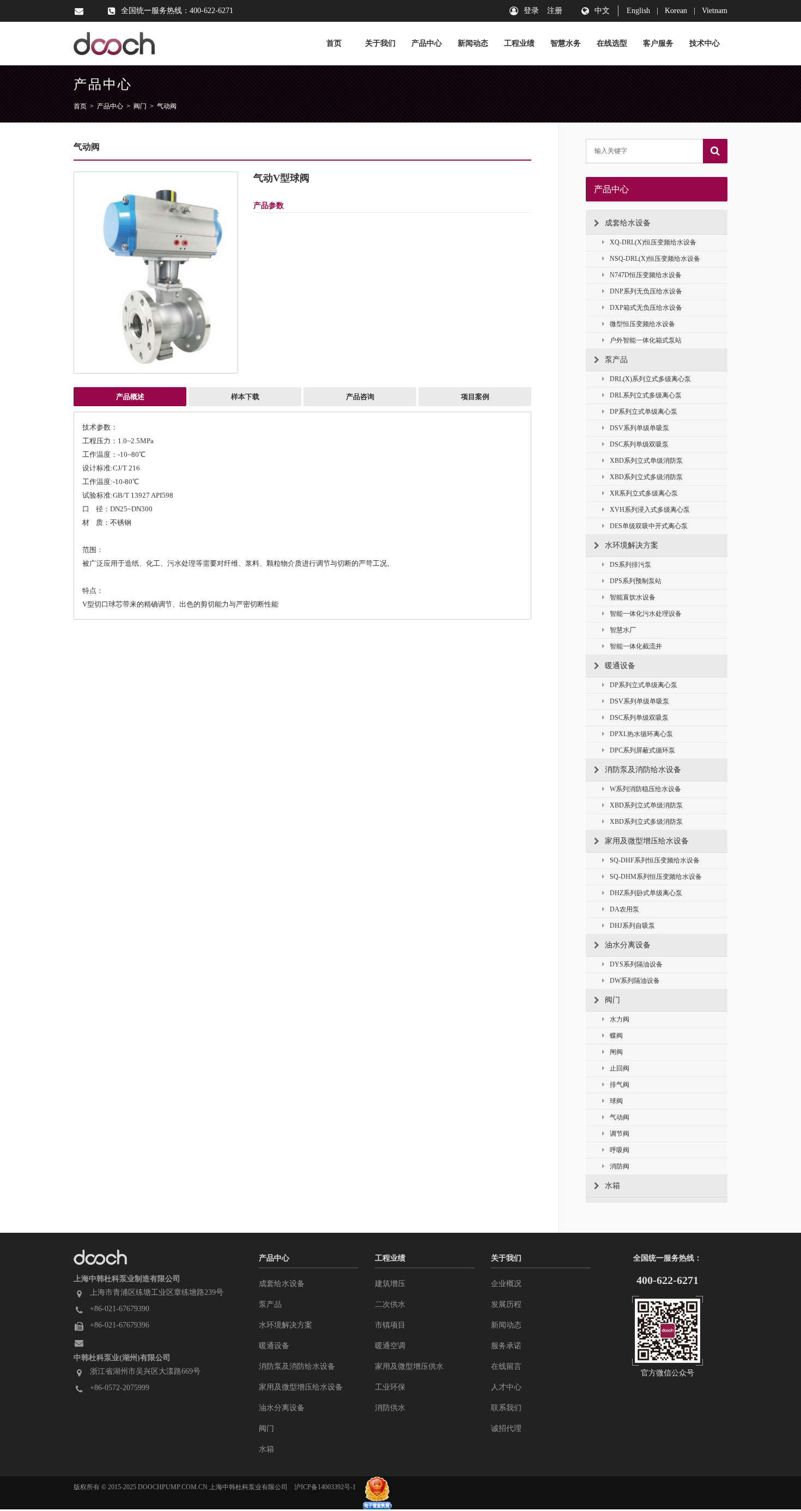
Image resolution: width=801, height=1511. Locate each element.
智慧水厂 (623, 630)
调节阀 (619, 1133)
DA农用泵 (624, 909)
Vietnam (714, 11)
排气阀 (619, 1084)
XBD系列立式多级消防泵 (646, 477)
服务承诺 (506, 1346)
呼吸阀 (619, 1150)
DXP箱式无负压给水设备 (646, 307)
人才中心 (506, 1387)
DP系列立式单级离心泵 (643, 411)
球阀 (616, 1101)
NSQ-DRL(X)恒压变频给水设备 (655, 258)
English (638, 11)
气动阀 (167, 106)
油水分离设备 (628, 945)
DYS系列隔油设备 (636, 964)
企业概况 (506, 1284)
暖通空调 (390, 1346)
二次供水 (390, 1304)
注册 (554, 11)
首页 (334, 43)
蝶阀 (616, 1035)
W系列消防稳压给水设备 (645, 789)
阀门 (140, 106)
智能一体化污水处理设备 (646, 613)
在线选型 (612, 43)
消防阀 (619, 1166)
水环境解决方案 (631, 545)
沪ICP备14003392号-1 (325, 1487)
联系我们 (506, 1408)
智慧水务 (565, 43)
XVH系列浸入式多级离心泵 (650, 509)
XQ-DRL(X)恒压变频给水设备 (653, 242)
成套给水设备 (628, 223)
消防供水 (390, 1408)
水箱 (612, 1186)
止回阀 (619, 1068)
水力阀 (619, 1019)
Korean (676, 11)
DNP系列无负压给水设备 (646, 291)
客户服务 (658, 43)
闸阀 (616, 1052)
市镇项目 (390, 1325)
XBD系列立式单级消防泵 (646, 460)
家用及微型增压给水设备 (647, 841)
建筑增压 (390, 1284)
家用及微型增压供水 (409, 1366)
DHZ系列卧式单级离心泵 (646, 893)
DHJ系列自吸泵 (632, 925)
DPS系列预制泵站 (636, 581)
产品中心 (426, 43)
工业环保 (390, 1387)
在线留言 (506, 1366)
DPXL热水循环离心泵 (641, 734)
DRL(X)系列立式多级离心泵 (650, 379)
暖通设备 (620, 666)
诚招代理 (506, 1428)
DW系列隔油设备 (635, 980)
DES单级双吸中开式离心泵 (649, 526)
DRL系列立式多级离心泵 (646, 395)
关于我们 (380, 43)
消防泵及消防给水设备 (643, 770)
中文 (602, 11)
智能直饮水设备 (633, 597)
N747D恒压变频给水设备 (646, 275)
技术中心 (704, 43)
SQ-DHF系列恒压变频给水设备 (655, 860)
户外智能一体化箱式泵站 (646, 340)
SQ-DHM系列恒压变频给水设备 (656, 876)
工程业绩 (519, 43)
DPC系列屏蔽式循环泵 (642, 750)
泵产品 (616, 360)
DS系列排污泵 (630, 564)
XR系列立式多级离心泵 (644, 493)
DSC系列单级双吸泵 (639, 444)
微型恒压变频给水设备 (642, 324)
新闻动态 (473, 43)
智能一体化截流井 (636, 646)
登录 (531, 11)
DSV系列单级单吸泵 (639, 428)
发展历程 (506, 1304)
